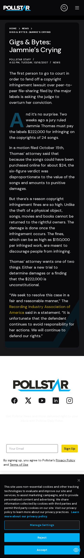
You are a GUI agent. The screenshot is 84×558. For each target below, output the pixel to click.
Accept (42, 550)
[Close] (79, 480)
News (57, 62)
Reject (42, 537)
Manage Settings (42, 525)
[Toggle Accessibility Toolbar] (76, 550)
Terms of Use (19, 465)
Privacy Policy (65, 460)
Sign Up (69, 449)
